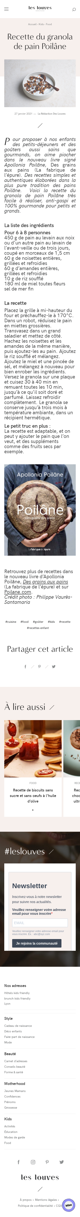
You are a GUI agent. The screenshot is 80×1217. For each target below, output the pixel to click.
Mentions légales (46, 1200)
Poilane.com (17, 591)
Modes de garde (14, 1137)
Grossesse (10, 1107)
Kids (8, 1118)
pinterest (39, 666)
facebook (25, 666)
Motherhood (14, 1083)
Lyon (7, 1003)
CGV (59, 1206)
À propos (26, 1200)
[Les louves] (40, 11)
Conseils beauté (14, 1067)
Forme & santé (13, 1072)
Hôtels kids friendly (17, 993)
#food (24, 622)
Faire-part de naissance (19, 1037)
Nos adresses (15, 985)
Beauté (10, 1053)
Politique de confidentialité (35, 1206)
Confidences (12, 1096)
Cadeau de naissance (18, 1026)
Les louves (40, 1177)
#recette (64, 622)
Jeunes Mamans (15, 1091)
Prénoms (10, 1102)
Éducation (10, 1132)
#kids (51, 622)
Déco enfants (13, 1031)
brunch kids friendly (17, 998)
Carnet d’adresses (15, 1061)
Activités (9, 1126)
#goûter (38, 622)
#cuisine (10, 622)
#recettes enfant (38, 628)
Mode (8, 1042)
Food (7, 1143)
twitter (53, 666)
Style (8, 1018)
